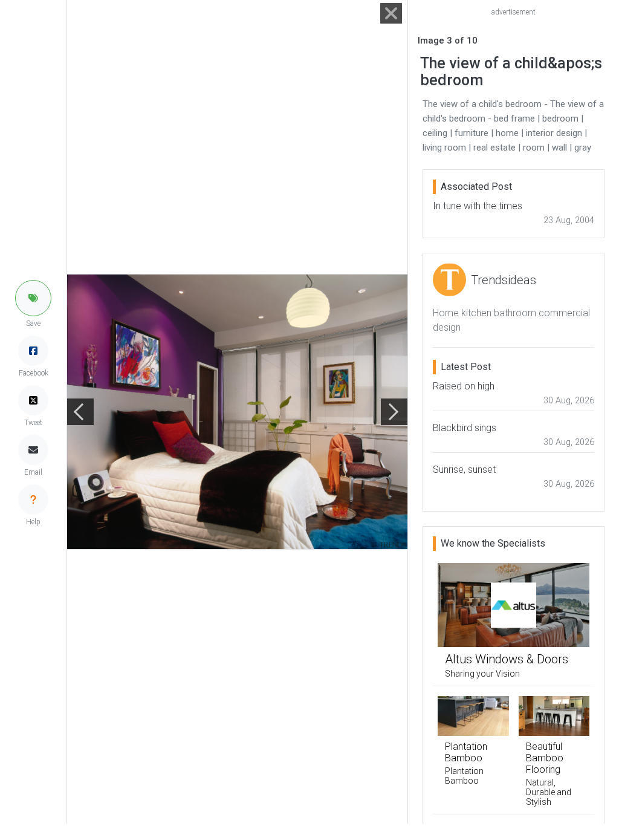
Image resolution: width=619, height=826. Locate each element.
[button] (33, 298)
